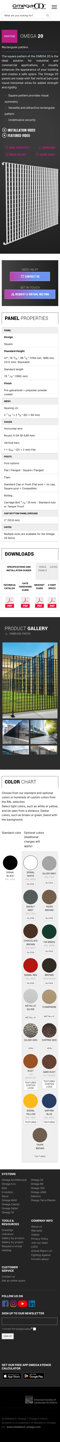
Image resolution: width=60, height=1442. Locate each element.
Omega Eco (9, 1183)
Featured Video (19, 135)
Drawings (7, 1230)
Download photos (17, 633)
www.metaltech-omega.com (24, 1426)
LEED (34, 1246)
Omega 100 (37, 1188)
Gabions (36, 1196)
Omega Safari (10, 1208)
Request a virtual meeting (30, 294)
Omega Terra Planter (43, 1200)
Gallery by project (12, 1242)
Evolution (7, 1192)
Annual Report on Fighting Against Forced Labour (41, 1254)
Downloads (48, 147)
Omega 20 (37, 1179)
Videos (35, 1234)
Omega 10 (8, 1212)
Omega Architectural (14, 1179)
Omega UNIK (38, 1192)
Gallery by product (13, 1238)
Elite (4, 1188)
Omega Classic (11, 1204)
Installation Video (21, 130)
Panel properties (19, 147)
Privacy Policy (39, 1238)
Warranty (36, 1230)
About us (36, 1226)
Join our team (39, 1242)
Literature (7, 1234)
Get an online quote (13, 1280)
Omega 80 (37, 1183)
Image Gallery (17, 154)
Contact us (30, 276)
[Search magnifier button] (47, 15)
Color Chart (47, 154)
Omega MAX (9, 1200)
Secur (5, 1196)
